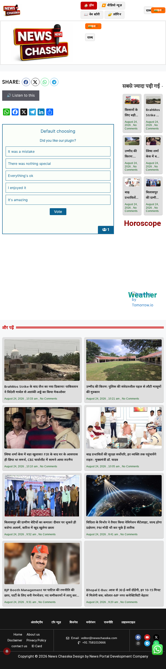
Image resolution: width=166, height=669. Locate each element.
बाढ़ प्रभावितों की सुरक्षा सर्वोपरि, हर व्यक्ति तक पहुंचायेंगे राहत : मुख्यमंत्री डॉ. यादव (131, 195)
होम (89, 6)
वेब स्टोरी (92, 15)
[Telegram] (147, 643)
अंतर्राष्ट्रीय (37, 622)
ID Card (37, 646)
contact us (19, 646)
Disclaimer (15, 640)
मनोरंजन (90, 622)
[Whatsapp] (156, 643)
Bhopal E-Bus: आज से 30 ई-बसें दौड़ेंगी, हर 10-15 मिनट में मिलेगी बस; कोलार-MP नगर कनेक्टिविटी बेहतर (123, 593)
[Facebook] (138, 637)
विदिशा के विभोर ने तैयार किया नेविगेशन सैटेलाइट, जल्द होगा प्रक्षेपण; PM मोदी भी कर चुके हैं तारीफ (124, 525)
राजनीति (108, 622)
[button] (26, 82)
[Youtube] (147, 637)
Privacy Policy (36, 640)
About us (33, 634)
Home (18, 634)
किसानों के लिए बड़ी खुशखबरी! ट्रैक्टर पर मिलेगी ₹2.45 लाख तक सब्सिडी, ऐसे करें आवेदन (131, 113)
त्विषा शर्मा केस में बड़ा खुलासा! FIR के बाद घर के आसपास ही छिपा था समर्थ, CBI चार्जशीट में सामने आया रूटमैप (153, 154)
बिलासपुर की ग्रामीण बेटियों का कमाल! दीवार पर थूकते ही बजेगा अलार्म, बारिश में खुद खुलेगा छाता (152, 195)
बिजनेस (74, 622)
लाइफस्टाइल (128, 622)
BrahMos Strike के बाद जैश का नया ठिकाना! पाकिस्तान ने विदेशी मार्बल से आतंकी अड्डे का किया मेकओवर (153, 113)
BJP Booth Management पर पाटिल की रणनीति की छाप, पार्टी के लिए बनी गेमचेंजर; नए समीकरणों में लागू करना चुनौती (41, 593)
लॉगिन (114, 15)
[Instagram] (138, 643)
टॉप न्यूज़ (56, 622)
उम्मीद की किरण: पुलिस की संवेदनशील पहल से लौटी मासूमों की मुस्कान (131, 154)
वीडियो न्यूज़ (112, 6)
